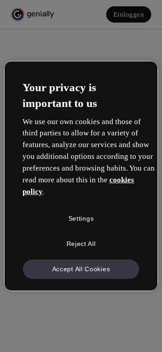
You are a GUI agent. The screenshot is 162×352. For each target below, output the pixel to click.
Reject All (81, 243)
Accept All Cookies (81, 268)
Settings (81, 218)
